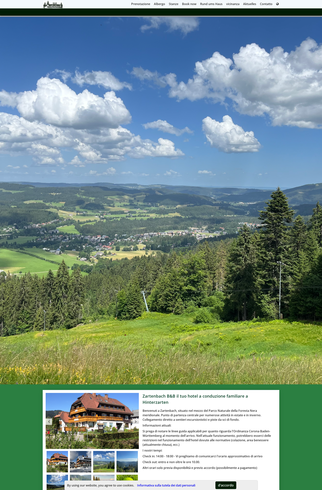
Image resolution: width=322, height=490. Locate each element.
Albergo (159, 4)
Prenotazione (140, 4)
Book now (189, 4)
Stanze (173, 4)
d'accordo (226, 485)
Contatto (266, 4)
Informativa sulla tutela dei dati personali (166, 485)
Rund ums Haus (211, 4)
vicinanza (232, 4)
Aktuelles (249, 4)
